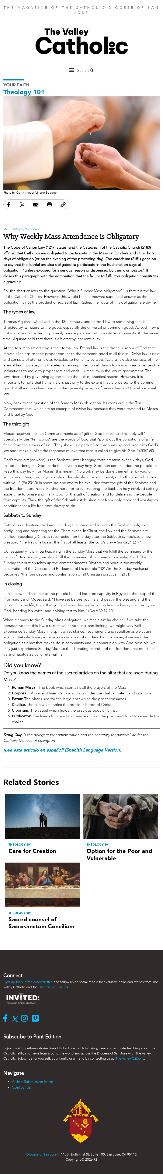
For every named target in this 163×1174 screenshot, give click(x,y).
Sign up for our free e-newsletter (28, 982)
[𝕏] (16, 1019)
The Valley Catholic (129, 1058)
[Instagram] (25, 1019)
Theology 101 (24, 92)
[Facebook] (6, 1019)
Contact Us (21, 1087)
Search (83, 70)
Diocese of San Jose (54, 987)
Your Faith (16, 85)
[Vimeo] (36, 1019)
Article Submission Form (32, 1081)
